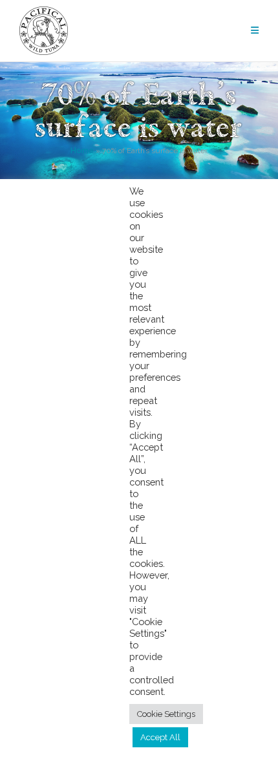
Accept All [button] (160, 737)
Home (82, 150)
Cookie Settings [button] (166, 714)
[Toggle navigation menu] (255, 31)
